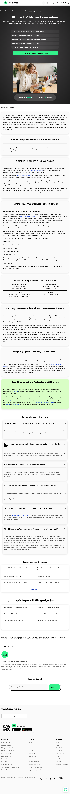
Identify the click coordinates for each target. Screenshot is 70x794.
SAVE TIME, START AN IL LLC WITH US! (35, 53)
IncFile (8, 404)
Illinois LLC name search (27, 216)
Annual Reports (6, 753)
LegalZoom (9, 400)
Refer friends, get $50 (35, 767)
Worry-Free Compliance (8, 748)
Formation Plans (6, 742)
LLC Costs (4, 761)
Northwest (15, 404)
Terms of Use (60, 753)
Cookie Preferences (62, 764)
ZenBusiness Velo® (7, 756)
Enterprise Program (34, 764)
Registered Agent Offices (36, 770)
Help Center (59, 748)
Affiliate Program (34, 761)
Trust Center (59, 759)
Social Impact (33, 748)
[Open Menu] (2, 3)
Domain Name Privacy (8, 770)
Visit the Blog (33, 756)
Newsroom (32, 753)
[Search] (43, 3)
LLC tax (16, 391)
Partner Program (34, 759)
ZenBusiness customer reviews (44, 402)
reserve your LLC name (24, 175)
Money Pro (4, 759)
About (30, 742)
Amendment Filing (6, 764)
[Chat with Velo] (65, 789)
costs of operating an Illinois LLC (21, 515)
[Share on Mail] (16, 647)
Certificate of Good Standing (10, 767)
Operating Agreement (7, 750)
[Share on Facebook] (12, 647)
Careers (31, 745)
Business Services (5, 11)
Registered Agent (6, 745)
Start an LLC (63, 3)
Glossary (58, 761)
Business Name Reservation (19, 11)
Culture (31, 750)
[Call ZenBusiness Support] (48, 3)
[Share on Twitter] (9, 647)
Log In (14, 716)
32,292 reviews (38, 97)
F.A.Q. (57, 745)
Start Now (54, 687)
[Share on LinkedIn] (5, 647)
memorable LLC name (36, 170)
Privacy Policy (60, 756)
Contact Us (59, 750)
